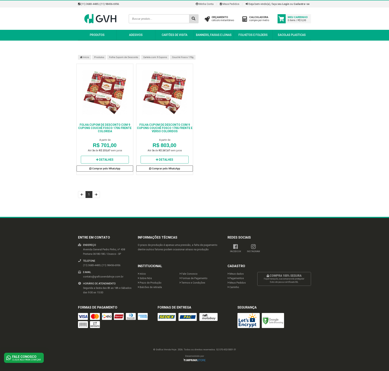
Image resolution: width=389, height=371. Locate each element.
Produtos (97, 35)
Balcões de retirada (150, 287)
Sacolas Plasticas (292, 35)
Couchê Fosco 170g (182, 57)
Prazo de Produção (150, 282)
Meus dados (236, 273)
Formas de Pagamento (194, 278)
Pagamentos (236, 278)
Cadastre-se (302, 3)
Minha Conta (206, 3)
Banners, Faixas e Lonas (214, 35)
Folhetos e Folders (253, 35)
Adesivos (136, 35)
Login (285, 3)
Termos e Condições (193, 282)
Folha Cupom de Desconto (123, 57)
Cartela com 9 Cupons (155, 57)
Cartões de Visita (174, 35)
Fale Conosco (189, 273)
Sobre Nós (145, 278)
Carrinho (234, 287)
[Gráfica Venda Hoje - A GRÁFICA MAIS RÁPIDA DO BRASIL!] (100, 28)
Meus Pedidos (230, 3)
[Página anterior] (82, 194)
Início (85, 57)
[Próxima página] (96, 194)
